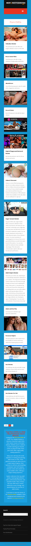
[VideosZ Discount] (15, 170)
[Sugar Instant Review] (15, 209)
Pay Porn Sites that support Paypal (12, 525)
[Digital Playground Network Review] (15, 141)
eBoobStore (9, 83)
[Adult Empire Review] (15, 263)
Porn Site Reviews (7, 532)
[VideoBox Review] (15, 34)
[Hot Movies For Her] (15, 410)
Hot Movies (9, 364)
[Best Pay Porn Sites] (16, 7)
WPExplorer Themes (21, 544)
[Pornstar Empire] (15, 352)
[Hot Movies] (15, 381)
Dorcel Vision (10, 110)
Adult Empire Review (12, 273)
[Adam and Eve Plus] (15, 323)
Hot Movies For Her (12, 393)
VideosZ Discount (11, 180)
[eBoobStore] (15, 98)
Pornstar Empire (11, 336)
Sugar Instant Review (12, 219)
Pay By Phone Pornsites (9, 529)
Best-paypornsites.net (18, 498)
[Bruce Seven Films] (15, 71)
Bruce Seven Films (11, 56)
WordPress (12, 544)
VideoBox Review (11, 44)
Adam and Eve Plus (11, 309)
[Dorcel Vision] (15, 125)
